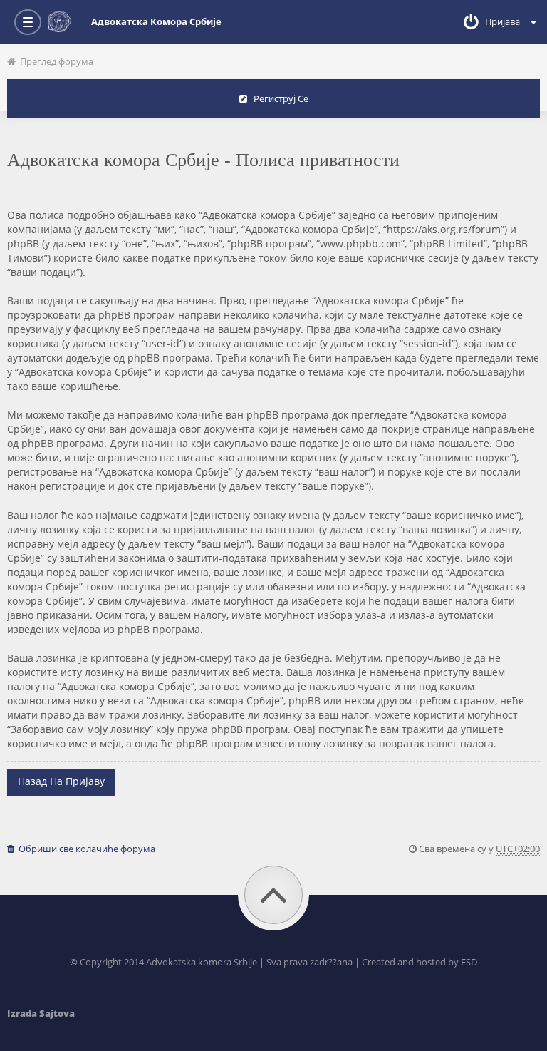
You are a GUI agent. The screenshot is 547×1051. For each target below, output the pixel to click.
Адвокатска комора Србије (156, 21)
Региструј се (277, 98)
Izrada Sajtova (41, 1013)
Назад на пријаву (61, 781)
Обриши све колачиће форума (84, 848)
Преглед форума (54, 61)
